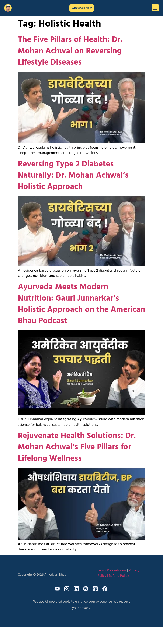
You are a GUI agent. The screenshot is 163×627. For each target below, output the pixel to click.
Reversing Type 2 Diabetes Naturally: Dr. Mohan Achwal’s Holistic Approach (73, 175)
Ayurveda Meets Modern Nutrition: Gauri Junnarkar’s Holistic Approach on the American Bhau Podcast (81, 304)
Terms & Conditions (111, 570)
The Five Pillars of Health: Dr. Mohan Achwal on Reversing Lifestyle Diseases (70, 51)
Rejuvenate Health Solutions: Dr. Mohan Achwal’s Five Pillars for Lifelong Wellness (77, 447)
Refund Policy (119, 576)
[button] (155, 7)
